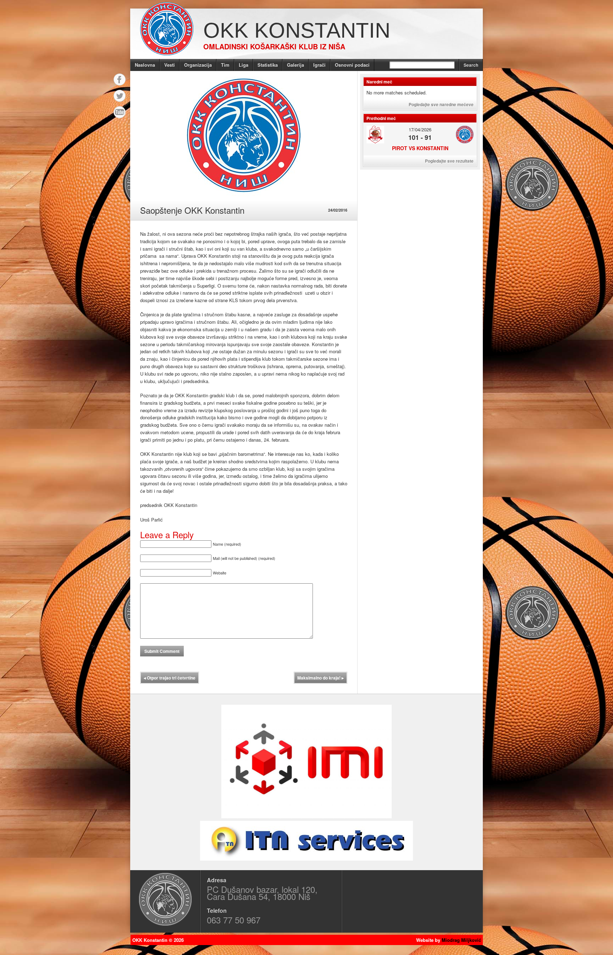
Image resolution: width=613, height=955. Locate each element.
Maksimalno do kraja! (320, 678)
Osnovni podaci (352, 64)
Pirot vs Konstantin (420, 148)
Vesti (169, 64)
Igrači (319, 64)
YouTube (119, 112)
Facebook (119, 79)
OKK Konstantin (296, 30)
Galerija (295, 64)
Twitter (119, 95)
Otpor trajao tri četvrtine (169, 678)
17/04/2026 (420, 129)
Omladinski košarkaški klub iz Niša (274, 46)
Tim (225, 64)
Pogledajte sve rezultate (449, 161)
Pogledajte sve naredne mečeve (441, 104)
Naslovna (145, 64)
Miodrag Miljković (461, 940)
